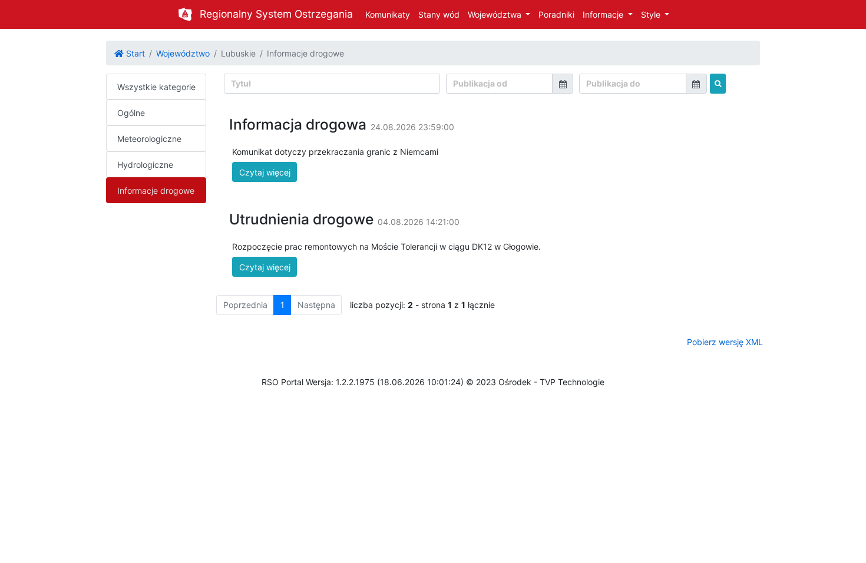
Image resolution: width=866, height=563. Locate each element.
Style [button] (652, 14)
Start (134, 53)
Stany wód (439, 14)
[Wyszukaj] (718, 84)
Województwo (183, 53)
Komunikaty (387, 14)
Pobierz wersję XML (725, 342)
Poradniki (556, 14)
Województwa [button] (496, 14)
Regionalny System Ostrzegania (276, 14)
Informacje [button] (604, 14)
